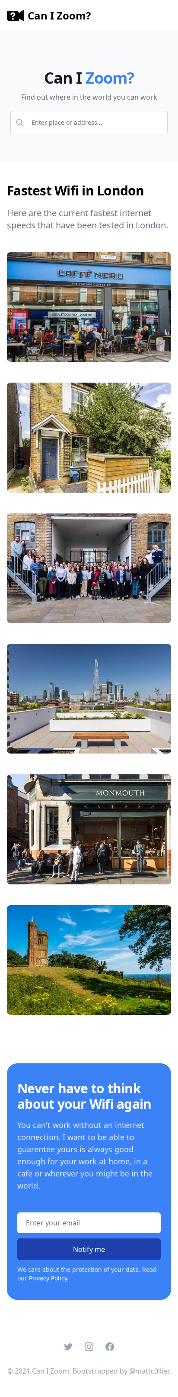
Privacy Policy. (49, 1278)
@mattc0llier (149, 1371)
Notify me (89, 1249)
